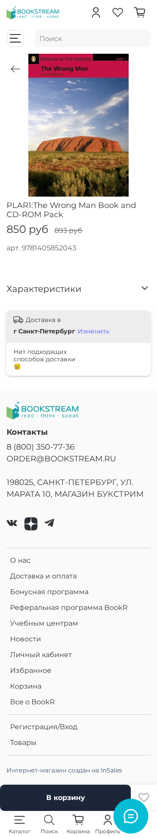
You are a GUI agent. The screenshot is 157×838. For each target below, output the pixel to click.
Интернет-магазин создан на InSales (64, 770)
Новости (25, 639)
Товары (23, 742)
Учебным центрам (44, 623)
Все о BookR (32, 702)
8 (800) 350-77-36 (41, 446)
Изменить (93, 331)
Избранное (30, 670)
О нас (20, 560)
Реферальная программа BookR (69, 607)
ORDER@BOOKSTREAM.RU (61, 458)
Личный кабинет (41, 655)
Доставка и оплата (43, 576)
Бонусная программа (49, 592)
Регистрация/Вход (43, 727)
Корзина (25, 686)
